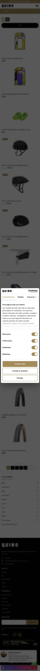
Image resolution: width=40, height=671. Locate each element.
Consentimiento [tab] (8, 297)
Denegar (20, 378)
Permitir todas (20, 364)
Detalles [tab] (21, 297)
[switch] (34, 341)
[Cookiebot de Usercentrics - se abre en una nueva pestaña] (28, 291)
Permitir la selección (20, 371)
